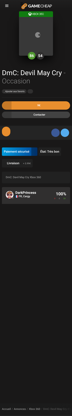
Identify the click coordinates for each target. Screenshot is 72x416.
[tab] (6, 131)
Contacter (39, 114)
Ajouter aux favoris (15, 91)
